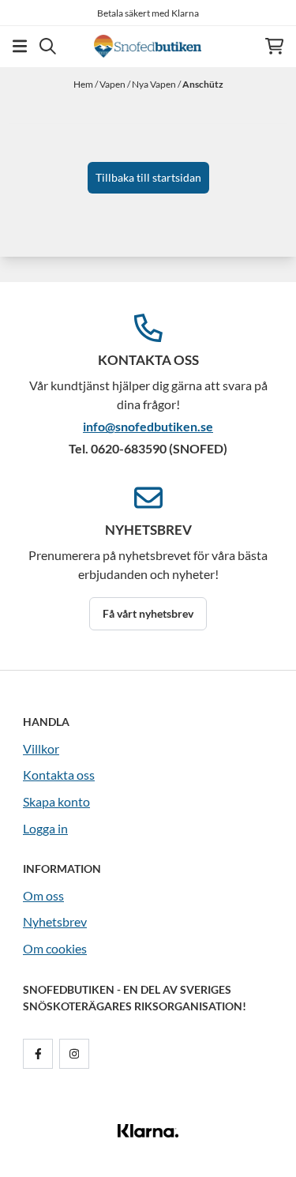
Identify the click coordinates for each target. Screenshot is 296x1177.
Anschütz (202, 84)
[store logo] (147, 46)
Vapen (113, 84)
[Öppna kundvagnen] (274, 46)
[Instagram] (77, 1054)
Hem (84, 84)
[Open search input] (47, 46)
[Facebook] (41, 1054)
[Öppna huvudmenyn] (19, 46)
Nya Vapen (155, 84)
